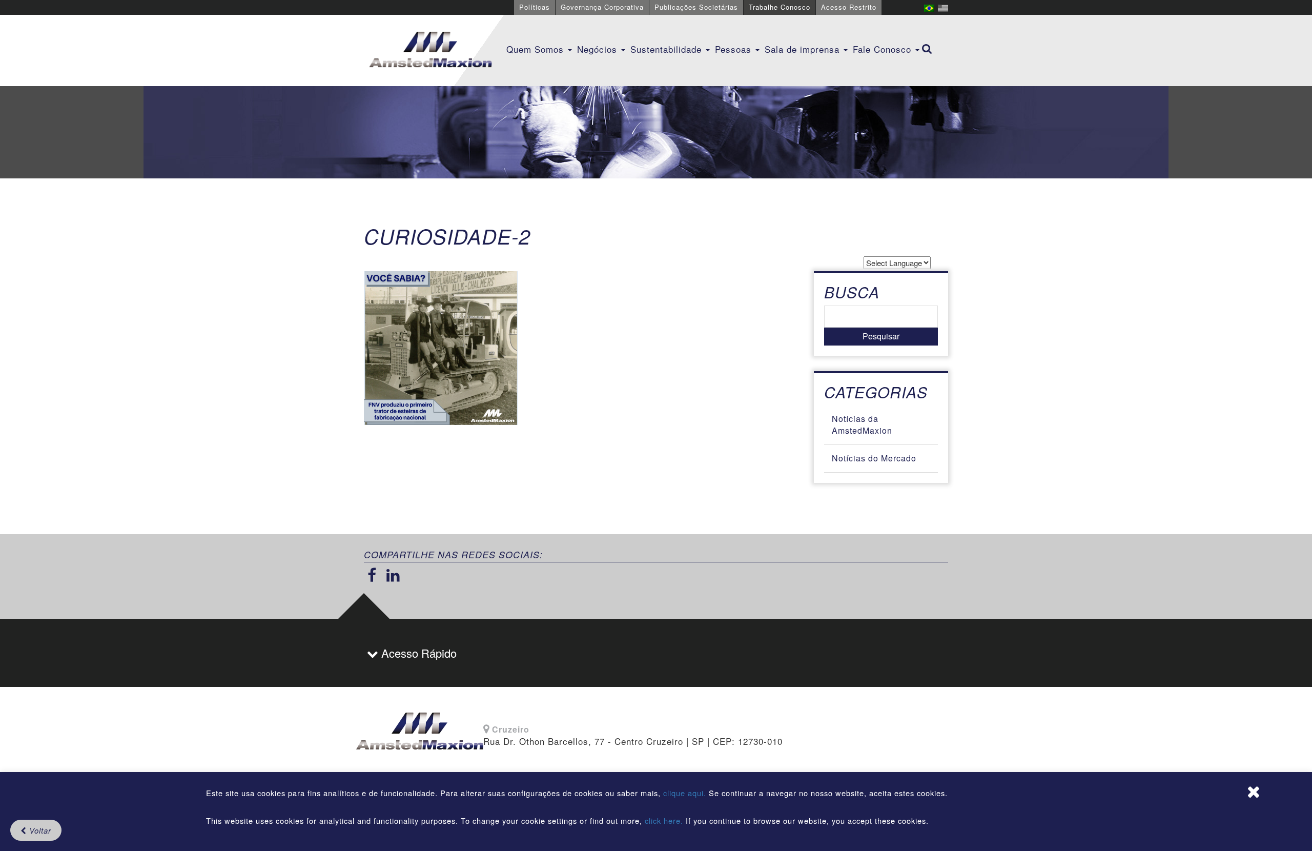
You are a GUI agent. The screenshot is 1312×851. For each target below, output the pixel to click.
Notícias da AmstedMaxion (862, 424)
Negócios (598, 49)
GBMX (430, 50)
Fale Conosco (883, 49)
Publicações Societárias (696, 7)
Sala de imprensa (804, 49)
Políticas (534, 7)
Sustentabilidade (667, 49)
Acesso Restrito (848, 7)
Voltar (39, 830)
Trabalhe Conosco (779, 7)
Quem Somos (536, 49)
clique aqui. (686, 792)
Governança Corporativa (602, 7)
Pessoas (734, 49)
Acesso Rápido (417, 653)
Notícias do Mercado (874, 458)
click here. (664, 820)
